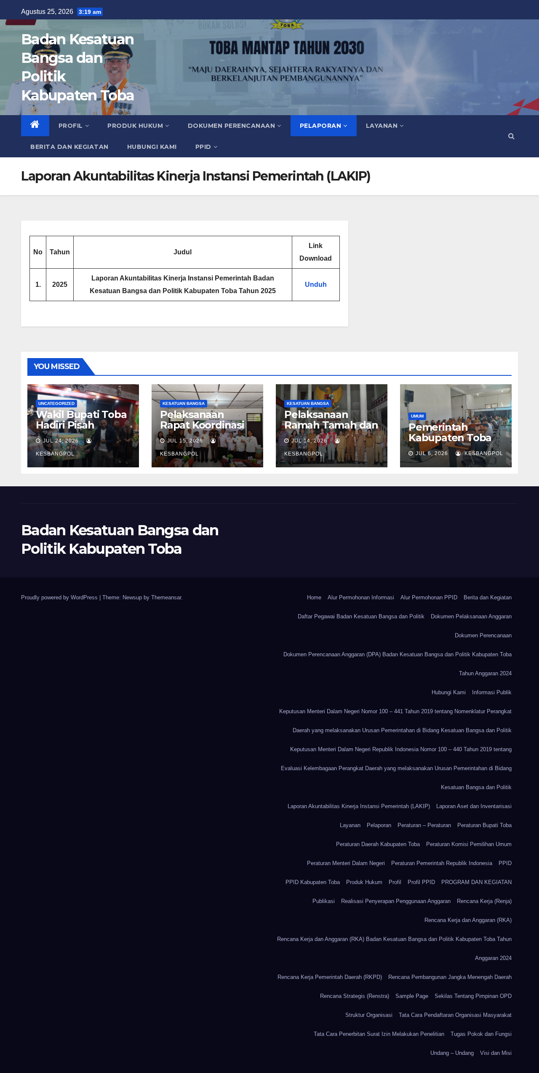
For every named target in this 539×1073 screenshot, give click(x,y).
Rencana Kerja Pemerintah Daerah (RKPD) (330, 977)
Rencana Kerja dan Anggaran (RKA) (468, 920)
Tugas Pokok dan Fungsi (481, 1034)
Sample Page (411, 996)
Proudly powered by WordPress (60, 597)
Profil (71, 125)
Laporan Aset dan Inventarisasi (474, 806)
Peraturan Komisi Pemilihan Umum (469, 844)
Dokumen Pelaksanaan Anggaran (471, 616)
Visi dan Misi (496, 1053)
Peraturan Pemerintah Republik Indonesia (441, 863)
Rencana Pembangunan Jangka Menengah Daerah (450, 977)
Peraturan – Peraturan (424, 825)
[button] (511, 136)
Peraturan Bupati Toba (484, 825)
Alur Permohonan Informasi (361, 597)
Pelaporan (321, 125)
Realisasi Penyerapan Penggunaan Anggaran (396, 901)
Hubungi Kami (152, 147)
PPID (203, 147)
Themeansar (166, 597)
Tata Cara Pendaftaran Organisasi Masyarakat (455, 1015)
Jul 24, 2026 (61, 441)
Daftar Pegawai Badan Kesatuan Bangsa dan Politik (361, 616)
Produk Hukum (135, 125)
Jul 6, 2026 (432, 453)
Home (314, 597)
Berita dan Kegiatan (69, 147)
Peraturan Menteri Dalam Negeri (346, 863)
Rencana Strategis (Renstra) (354, 996)
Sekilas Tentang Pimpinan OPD (473, 996)
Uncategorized (56, 403)
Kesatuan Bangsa (184, 403)
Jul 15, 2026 (185, 441)
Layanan (382, 125)
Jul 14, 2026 (309, 441)
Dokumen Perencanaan (231, 125)
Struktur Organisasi (368, 1015)
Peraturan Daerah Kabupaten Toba (378, 844)
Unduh (316, 284)
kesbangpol (483, 453)
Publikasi (323, 901)
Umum (417, 416)
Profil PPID (421, 882)
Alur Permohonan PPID (428, 597)
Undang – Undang (452, 1053)
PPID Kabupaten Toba (313, 882)
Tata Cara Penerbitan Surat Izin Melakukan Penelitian (379, 1034)
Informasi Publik (492, 692)
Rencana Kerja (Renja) (484, 901)
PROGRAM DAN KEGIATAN (476, 882)
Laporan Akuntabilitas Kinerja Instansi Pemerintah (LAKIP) (359, 806)
